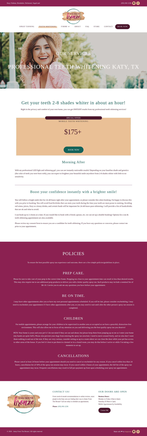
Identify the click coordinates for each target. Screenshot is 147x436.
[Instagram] (138, 3)
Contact (108, 26)
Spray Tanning (26, 26)
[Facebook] (134, 3)
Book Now (122, 26)
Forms (64, 26)
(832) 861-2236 (63, 406)
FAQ (87, 26)
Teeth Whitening (48, 26)
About (77, 26)
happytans (128, 431)
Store (97, 26)
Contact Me (104, 410)
